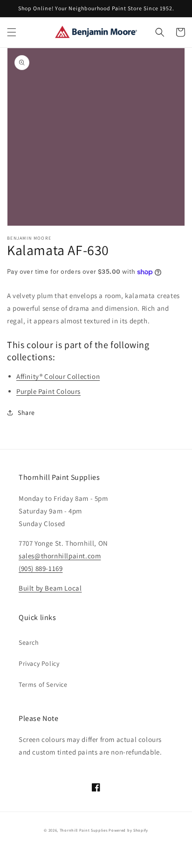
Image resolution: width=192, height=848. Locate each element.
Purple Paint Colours (48, 391)
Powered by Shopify (128, 830)
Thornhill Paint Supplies (84, 830)
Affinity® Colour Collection (58, 376)
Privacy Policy (39, 663)
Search (29, 642)
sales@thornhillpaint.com (60, 555)
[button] (11, 32)
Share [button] (26, 412)
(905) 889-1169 (40, 568)
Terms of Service (43, 684)
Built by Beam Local (50, 588)
